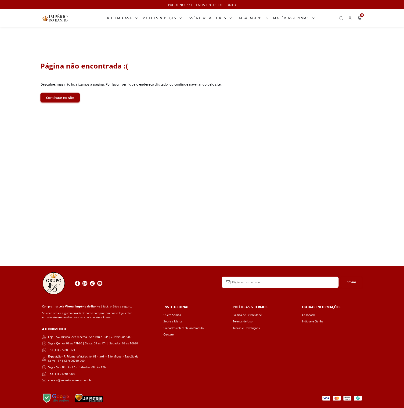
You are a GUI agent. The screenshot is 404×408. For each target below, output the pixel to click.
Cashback (308, 315)
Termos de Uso (242, 321)
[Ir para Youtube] (99, 283)
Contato (168, 334)
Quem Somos (172, 315)
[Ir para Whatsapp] (107, 283)
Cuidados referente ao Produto (183, 328)
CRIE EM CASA (118, 18)
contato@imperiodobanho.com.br (70, 380)
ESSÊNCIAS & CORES (206, 18)
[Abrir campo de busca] (341, 18)
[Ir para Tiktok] (92, 283)
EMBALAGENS (250, 18)
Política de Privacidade (247, 315)
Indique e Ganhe (312, 321)
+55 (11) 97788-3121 (61, 350)
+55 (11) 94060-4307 (61, 374)
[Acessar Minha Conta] (350, 19)
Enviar (351, 282)
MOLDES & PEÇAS (159, 18)
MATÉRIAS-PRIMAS (291, 18)
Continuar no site (60, 97)
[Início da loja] (55, 17)
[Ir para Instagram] (84, 283)
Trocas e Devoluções (246, 328)
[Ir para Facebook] (77, 283)
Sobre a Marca (173, 321)
